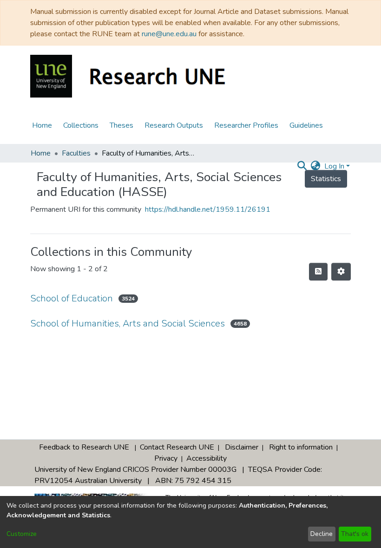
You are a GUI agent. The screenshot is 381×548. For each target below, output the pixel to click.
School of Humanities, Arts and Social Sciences (127, 323)
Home (41, 153)
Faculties (76, 153)
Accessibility (206, 458)
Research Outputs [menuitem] (174, 125)
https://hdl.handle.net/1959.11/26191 (207, 209)
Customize (22, 533)
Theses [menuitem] (121, 125)
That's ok (354, 533)
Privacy (165, 458)
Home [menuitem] (42, 125)
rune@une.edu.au (169, 34)
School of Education (71, 298)
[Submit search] (302, 166)
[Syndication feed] (318, 272)
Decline (321, 533)
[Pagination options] (341, 272)
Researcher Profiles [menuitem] (246, 125)
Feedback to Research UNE (84, 447)
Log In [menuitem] (334, 166)
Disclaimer (241, 447)
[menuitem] (316, 166)
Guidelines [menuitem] (306, 125)
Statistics (326, 179)
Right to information (301, 447)
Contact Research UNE (177, 447)
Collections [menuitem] (81, 125)
